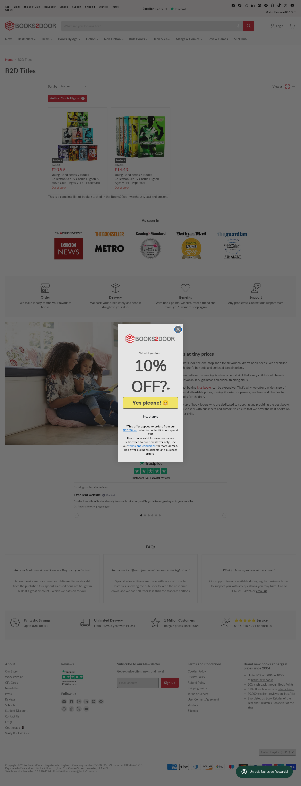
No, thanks (150, 416)
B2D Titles (130, 430)
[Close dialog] (178, 329)
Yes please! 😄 (150, 402)
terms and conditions (142, 446)
